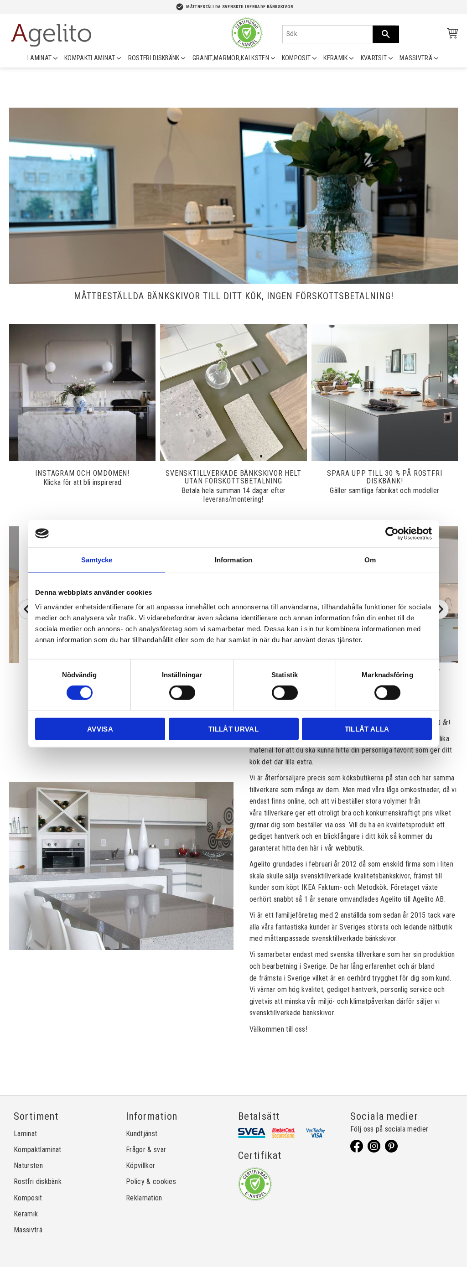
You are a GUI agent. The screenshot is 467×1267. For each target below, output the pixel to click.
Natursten (28, 1165)
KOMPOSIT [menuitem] (296, 58)
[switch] (182, 692)
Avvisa (100, 728)
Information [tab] (233, 560)
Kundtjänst (141, 1133)
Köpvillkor (140, 1165)
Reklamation (144, 1198)
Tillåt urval (233, 728)
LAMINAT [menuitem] (39, 58)
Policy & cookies (151, 1181)
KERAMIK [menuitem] (335, 58)
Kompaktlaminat (37, 1149)
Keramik (26, 1214)
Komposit (28, 1198)
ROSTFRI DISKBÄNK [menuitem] (154, 58)
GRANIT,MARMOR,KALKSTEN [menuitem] (230, 58)
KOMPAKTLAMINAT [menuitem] (89, 58)
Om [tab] (370, 560)
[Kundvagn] (450, 35)
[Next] (439, 609)
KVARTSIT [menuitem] (374, 58)
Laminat (25, 1133)
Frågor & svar (146, 1149)
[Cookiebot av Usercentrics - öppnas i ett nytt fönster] (392, 533)
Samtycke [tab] (97, 560)
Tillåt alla (367, 728)
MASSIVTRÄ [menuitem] (416, 58)
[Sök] (386, 34)
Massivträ (28, 1229)
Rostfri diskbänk (38, 1181)
